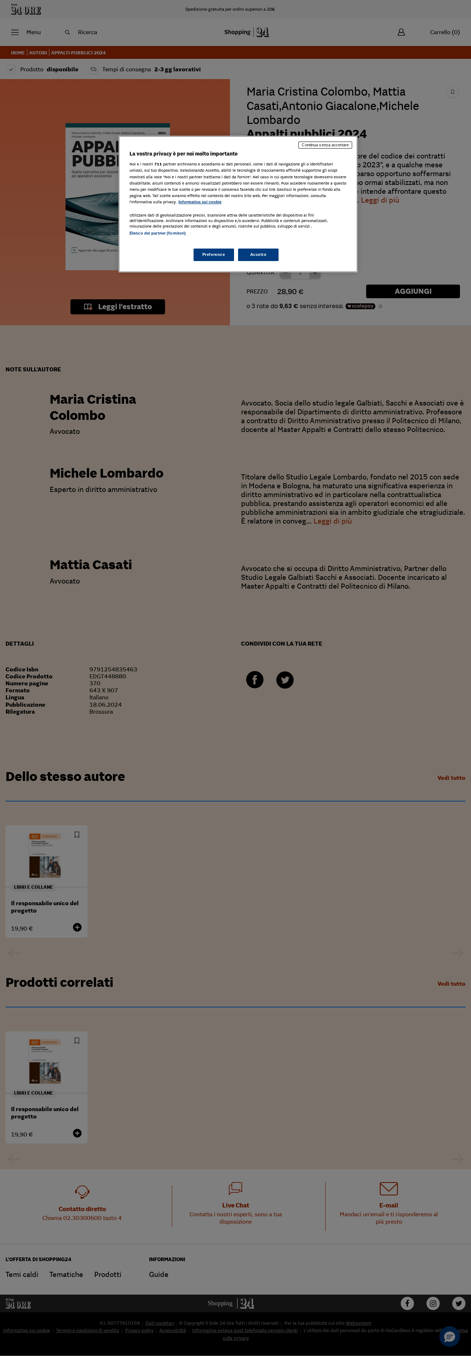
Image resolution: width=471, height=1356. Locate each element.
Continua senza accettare (325, 145)
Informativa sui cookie (200, 202)
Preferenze (213, 254)
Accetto (258, 254)
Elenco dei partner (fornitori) (158, 233)
